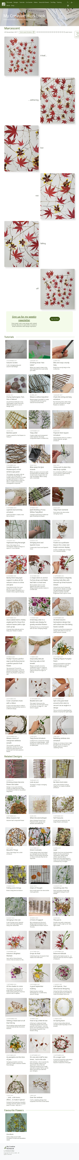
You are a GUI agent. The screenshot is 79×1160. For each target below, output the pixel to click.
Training (59, 2)
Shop (12, 5)
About (8, 5)
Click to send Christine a (26, 32)
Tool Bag (52, 2)
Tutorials (22, 2)
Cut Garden (29, 2)
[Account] (72, 2)
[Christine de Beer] (3, 4)
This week (9, 2)
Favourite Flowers (44, 2)
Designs (16, 2)
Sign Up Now (55, 319)
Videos (36, 2)
